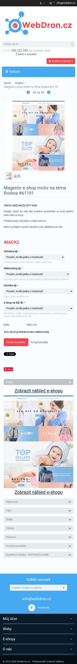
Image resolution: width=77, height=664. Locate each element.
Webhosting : (12, 268)
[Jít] (64, 587)
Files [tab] (8, 510)
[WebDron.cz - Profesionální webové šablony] (38, 22)
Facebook (43, 607)
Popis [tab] (9, 381)
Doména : (10, 285)
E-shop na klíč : (13, 302)
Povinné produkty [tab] (16, 545)
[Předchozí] (28, 93)
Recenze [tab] (11, 537)
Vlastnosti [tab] (12, 501)
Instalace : (11, 251)
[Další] (48, 93)
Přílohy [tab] (10, 528)
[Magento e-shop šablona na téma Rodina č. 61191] (38, 136)
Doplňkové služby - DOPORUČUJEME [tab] (27, 554)
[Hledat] (72, 44)
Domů (7, 83)
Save (9, 369)
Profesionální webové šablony (48, 661)
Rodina (19, 83)
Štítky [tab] (9, 519)
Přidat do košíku (16, 342)
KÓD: (7, 324)
